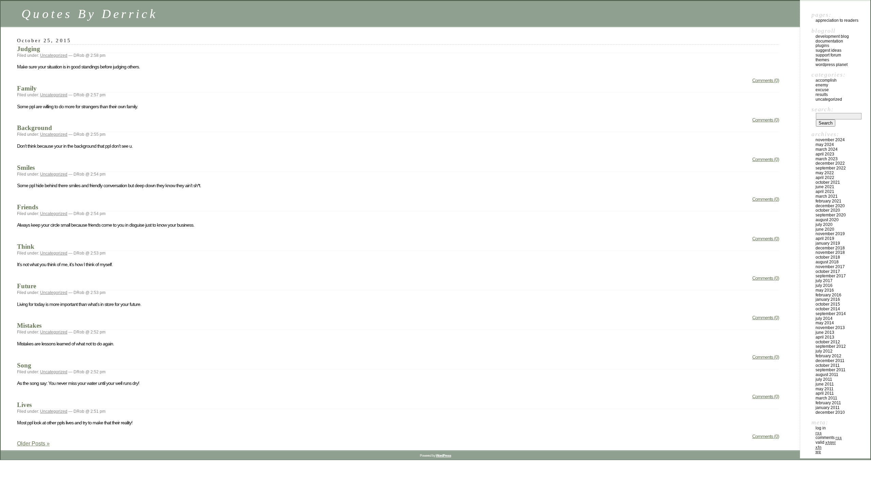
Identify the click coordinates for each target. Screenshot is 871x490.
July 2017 (824, 280)
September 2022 (831, 168)
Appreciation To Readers (837, 20)
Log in (821, 428)
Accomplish (826, 80)
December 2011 (830, 360)
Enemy (822, 85)
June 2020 (825, 229)
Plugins (822, 45)
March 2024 (827, 149)
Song (24, 365)
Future (26, 286)
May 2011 (825, 389)
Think (25, 246)
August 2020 (827, 219)
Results (822, 94)
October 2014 (828, 309)
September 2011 (830, 370)
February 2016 (828, 295)
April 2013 (825, 337)
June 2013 (825, 332)
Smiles (26, 167)
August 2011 (827, 374)
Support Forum (828, 55)
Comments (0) (765, 80)
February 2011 (828, 403)
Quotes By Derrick (89, 14)
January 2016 (828, 299)
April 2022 (825, 177)
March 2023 (827, 159)
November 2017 (830, 266)
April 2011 (825, 393)
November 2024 (830, 139)
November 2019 (830, 233)
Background (34, 127)
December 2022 (830, 163)
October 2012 (828, 342)
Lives (24, 404)
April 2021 (825, 191)
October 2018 (828, 257)
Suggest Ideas (828, 50)
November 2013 (830, 327)
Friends (27, 207)
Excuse (822, 89)
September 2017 (831, 276)
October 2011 (828, 365)
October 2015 (828, 304)
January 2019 (828, 243)
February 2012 (828, 356)
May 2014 (825, 323)
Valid (826, 442)
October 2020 (828, 210)
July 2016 (824, 285)
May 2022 (825, 172)
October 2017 (828, 271)
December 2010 (830, 412)
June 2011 (825, 384)
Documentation (829, 41)
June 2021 (825, 186)
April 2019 (825, 238)
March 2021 (827, 196)
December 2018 (830, 248)
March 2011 (826, 398)
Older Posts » (33, 443)
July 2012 (824, 351)
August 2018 (827, 262)
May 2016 (825, 290)
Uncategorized (53, 55)
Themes (822, 60)
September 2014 (831, 313)
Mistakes (29, 325)
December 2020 (830, 205)
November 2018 (830, 252)
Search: (822, 109)
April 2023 (825, 154)
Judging (28, 48)
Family (27, 88)
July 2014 (824, 318)
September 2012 (831, 346)
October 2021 (828, 182)
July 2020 (824, 224)
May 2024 (825, 144)
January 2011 (828, 407)
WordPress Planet (832, 64)
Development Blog (832, 36)
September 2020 (831, 215)
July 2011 (824, 379)
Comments (829, 437)
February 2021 (828, 201)
